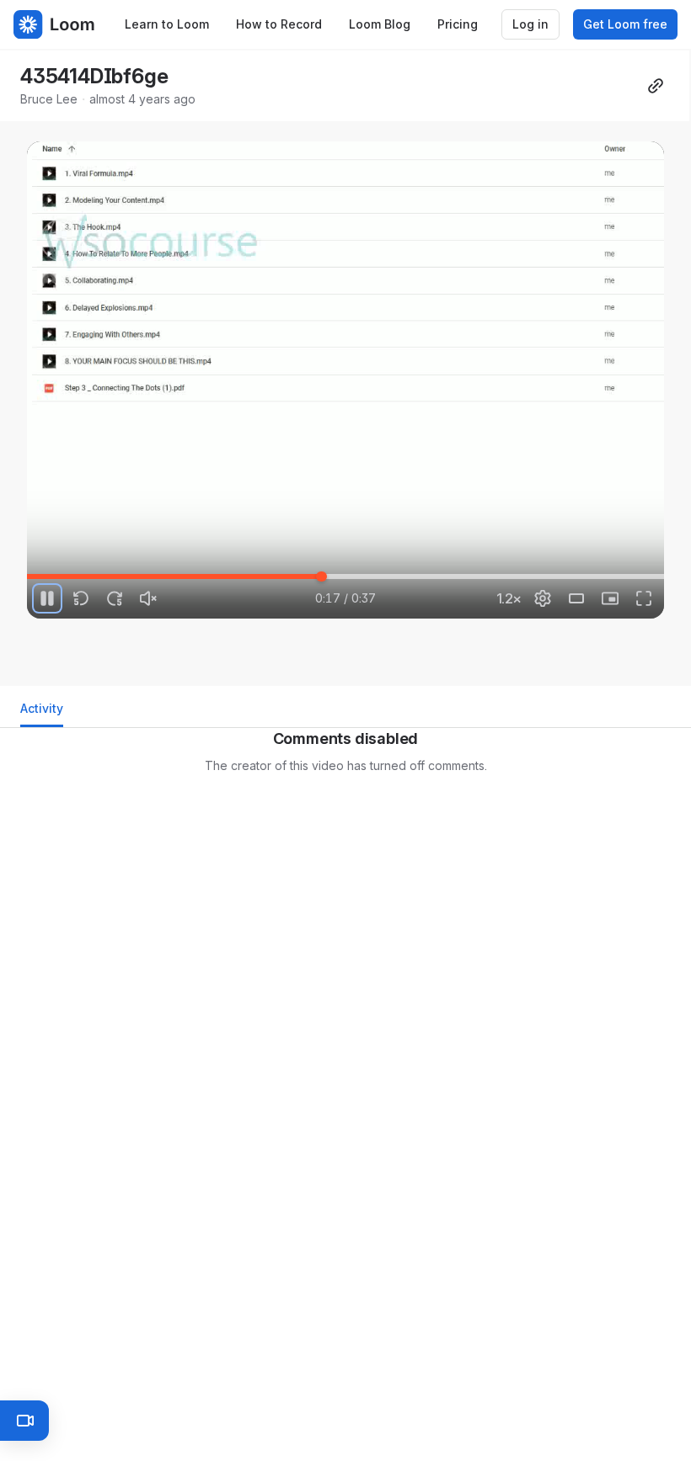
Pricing (457, 24)
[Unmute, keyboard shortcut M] (148, 598)
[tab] (41, 713)
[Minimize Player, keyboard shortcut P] (610, 598)
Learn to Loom (167, 24)
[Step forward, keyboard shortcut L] (114, 598)
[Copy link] (655, 85)
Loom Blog (379, 24)
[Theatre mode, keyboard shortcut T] (576, 598)
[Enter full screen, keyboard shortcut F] (643, 598)
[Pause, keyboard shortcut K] (47, 598)
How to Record (279, 24)
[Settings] (542, 598)
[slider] (345, 576)
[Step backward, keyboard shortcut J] (80, 598)
